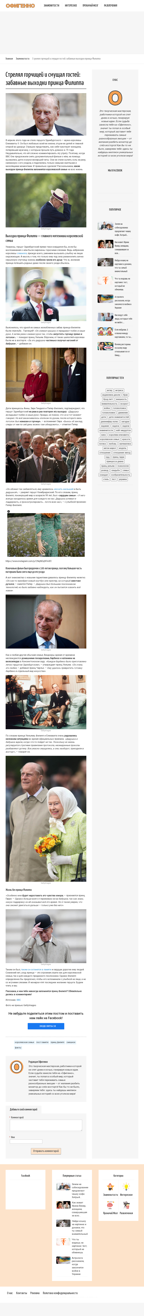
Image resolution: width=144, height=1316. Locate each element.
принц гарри (118, 457)
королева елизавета (119, 435)
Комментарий (17, 1117)
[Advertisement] (72, 32)
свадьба (115, 470)
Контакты (21, 1293)
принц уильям (107, 466)
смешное (71, 1042)
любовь (112, 443)
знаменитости (106, 430)
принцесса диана (115, 461)
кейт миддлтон (123, 430)
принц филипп (57, 1042)
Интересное (71, 5)
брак (125, 395)
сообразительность (120, 475)
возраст (124, 403)
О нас (10, 1293)
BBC (19, 1000)
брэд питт (108, 399)
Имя (12, 1137)
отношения (105, 452)
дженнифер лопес (109, 421)
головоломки (108, 412)
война (107, 408)
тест (114, 479)
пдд (108, 457)
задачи (125, 426)
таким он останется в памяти (36, 969)
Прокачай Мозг (90, 5)
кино (103, 435)
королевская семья (24, 1042)
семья (126, 470)
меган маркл (110, 448)
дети (103, 417)
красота (126, 439)
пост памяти (42, 1042)
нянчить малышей (63, 489)
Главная (9, 58)
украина (123, 479)
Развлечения (110, 5)
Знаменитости (51, 5)
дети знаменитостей (119, 417)
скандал (104, 475)
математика (125, 443)
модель (122, 448)
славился (22, 253)
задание (105, 426)
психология (123, 466)
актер (109, 390)
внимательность (109, 403)
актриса (119, 390)
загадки (125, 421)
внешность (121, 399)
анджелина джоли (111, 395)
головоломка (119, 408)
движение (123, 412)
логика (102, 443)
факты (18, 1047)
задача (115, 426)
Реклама (35, 1293)
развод (104, 470)
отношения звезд (121, 452)
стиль (106, 479)
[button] (8, 511)
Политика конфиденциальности (60, 1293)
